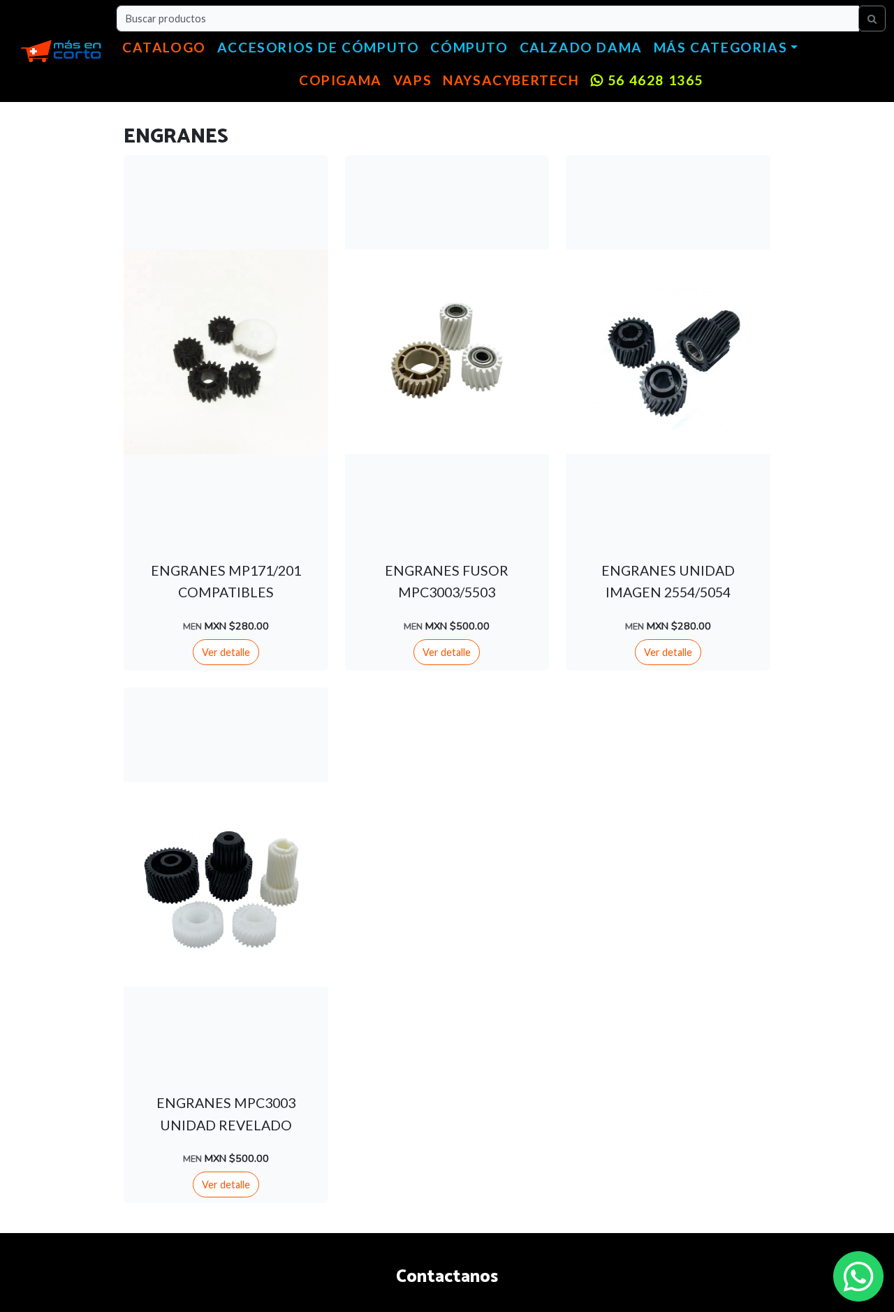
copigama (340, 80)
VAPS (412, 80)
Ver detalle (226, 652)
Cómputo (469, 47)
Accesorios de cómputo (318, 47)
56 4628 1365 (653, 80)
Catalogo (164, 47)
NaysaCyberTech (511, 80)
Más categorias (720, 47)
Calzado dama (581, 47)
